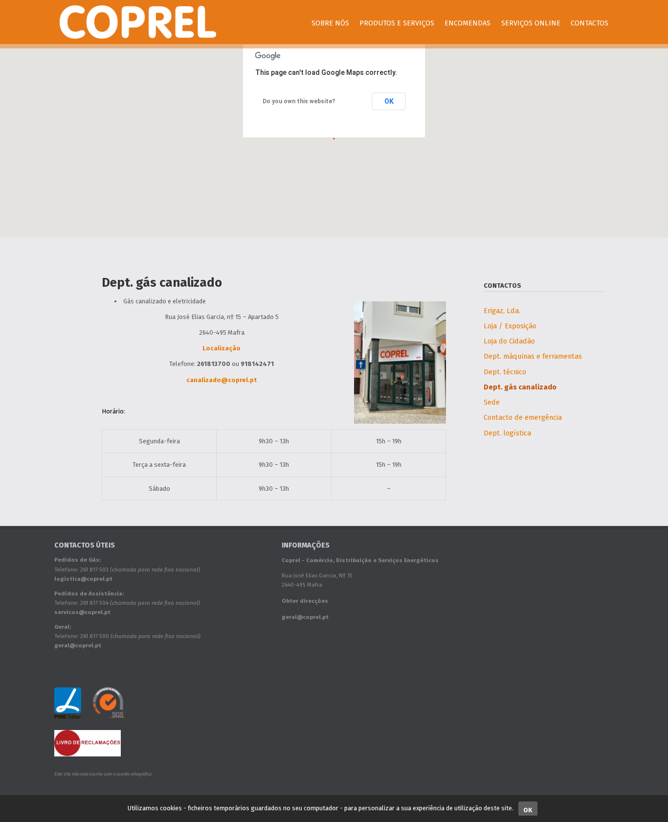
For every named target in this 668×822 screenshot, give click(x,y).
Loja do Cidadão (509, 341)
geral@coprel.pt (77, 645)
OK (389, 101)
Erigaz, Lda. (502, 310)
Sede (492, 402)
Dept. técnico (505, 371)
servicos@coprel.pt (82, 612)
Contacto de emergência (523, 417)
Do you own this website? (299, 101)
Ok (527, 810)
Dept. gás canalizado (520, 387)
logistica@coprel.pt (83, 578)
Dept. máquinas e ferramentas (533, 356)
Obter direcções (305, 600)
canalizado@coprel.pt (221, 380)
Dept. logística (507, 433)
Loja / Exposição (510, 325)
